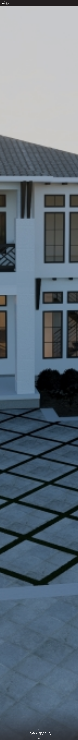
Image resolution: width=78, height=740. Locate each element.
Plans (39, 729)
